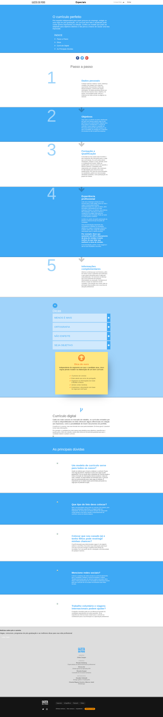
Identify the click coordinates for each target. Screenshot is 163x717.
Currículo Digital (63, 45)
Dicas (59, 42)
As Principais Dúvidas (65, 49)
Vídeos (82, 703)
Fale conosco (70, 709)
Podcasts (75, 703)
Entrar (129, 2)
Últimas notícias (60, 709)
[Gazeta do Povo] (45, 702)
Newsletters (90, 709)
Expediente (79, 709)
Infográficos (67, 703)
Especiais (81, 2)
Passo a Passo (62, 39)
